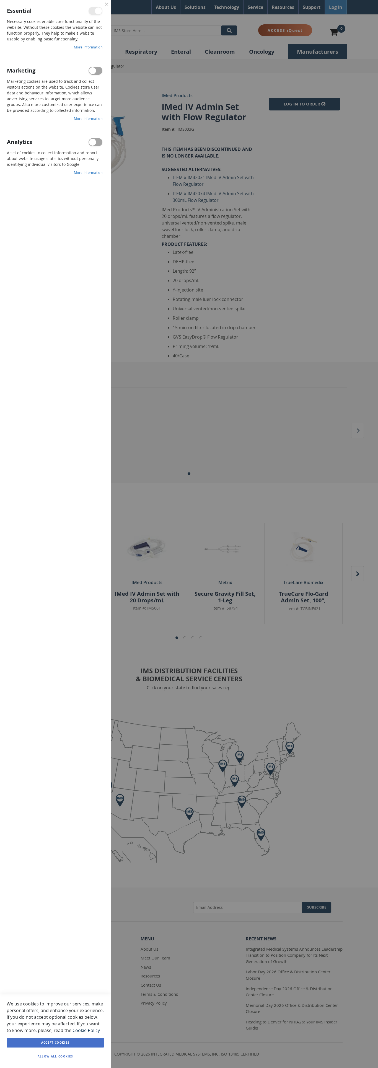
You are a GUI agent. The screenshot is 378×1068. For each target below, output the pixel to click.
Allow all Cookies (55, 1056)
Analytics (95, 142)
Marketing (95, 71)
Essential (95, 11)
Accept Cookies (55, 1042)
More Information (88, 47)
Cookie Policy (86, 1030)
